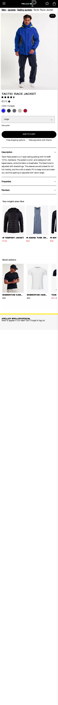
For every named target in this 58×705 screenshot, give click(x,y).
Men (4, 10)
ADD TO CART (29, 134)
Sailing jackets (24, 10)
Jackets (12, 10)
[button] (4, 3)
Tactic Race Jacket (43, 10)
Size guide (6, 125)
